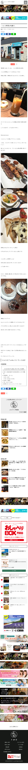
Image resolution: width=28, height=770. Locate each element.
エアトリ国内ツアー (14, 726)
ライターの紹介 (23, 412)
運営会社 (20, 749)
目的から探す (7, 744)
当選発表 (20, 747)
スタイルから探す (20, 742)
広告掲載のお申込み (7, 751)
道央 (2, 29)
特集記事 (7, 747)
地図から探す (7, 742)
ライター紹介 (20, 744)
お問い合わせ (7, 749)
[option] (14, 8)
